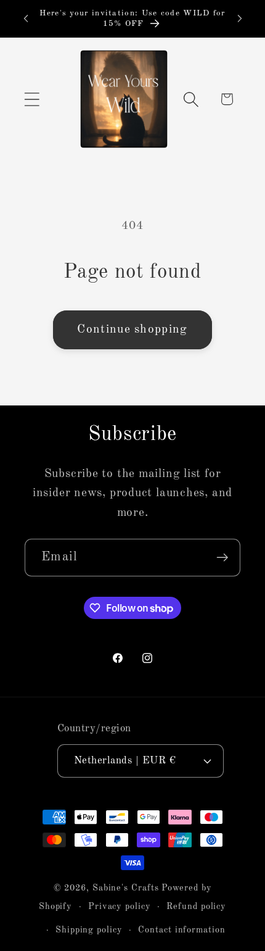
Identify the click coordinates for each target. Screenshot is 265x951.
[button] (31, 99)
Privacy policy (119, 906)
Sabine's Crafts (125, 888)
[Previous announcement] (25, 18)
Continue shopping (132, 329)
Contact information (181, 930)
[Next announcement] (239, 18)
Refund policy (196, 906)
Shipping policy (89, 930)
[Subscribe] (222, 557)
